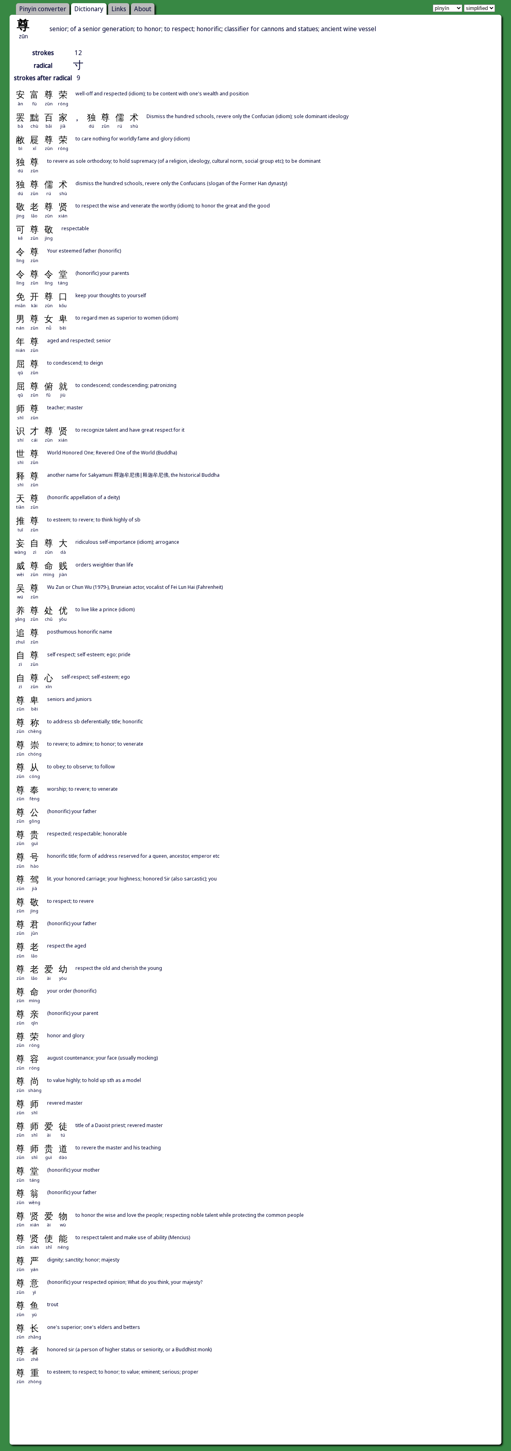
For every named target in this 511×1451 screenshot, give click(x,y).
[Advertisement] (255, 1423)
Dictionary (88, 8)
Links (118, 8)
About (142, 8)
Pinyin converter (42, 8)
